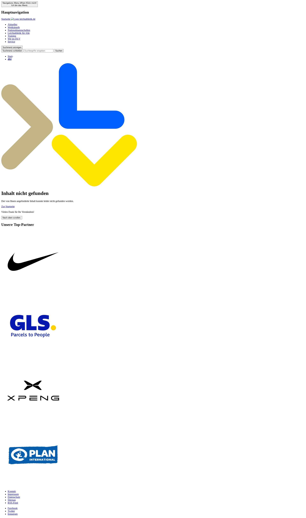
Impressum (13, 494)
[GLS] (33, 357)
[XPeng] (33, 421)
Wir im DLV (14, 38)
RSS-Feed (13, 502)
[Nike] (33, 292)
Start (10, 56)
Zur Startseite (8, 206)
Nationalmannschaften (19, 30)
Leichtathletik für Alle (19, 33)
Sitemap (12, 500)
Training (12, 36)
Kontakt (12, 491)
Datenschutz (14, 497)
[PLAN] (33, 486)
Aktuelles (12, 24)
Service (11, 41)
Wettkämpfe (14, 27)
